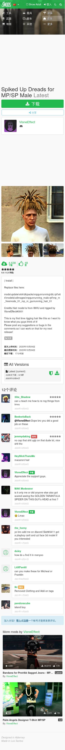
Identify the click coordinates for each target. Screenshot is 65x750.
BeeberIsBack (23, 416)
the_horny (21, 528)
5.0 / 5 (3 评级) (7, 273)
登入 (18, 620)
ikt (16, 587)
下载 (35, 104)
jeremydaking (22, 436)
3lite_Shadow (22, 397)
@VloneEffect (22, 420)
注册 (26, 620)
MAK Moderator (24, 488)
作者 (32, 472)
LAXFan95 (21, 567)
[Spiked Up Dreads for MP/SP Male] (32, 214)
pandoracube (22, 603)
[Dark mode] (55, 4)
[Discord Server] (21, 125)
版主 (21, 587)
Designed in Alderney (13, 737)
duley (18, 551)
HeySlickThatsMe (25, 456)
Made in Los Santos (12, 740)
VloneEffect (27, 122)
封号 (34, 436)
